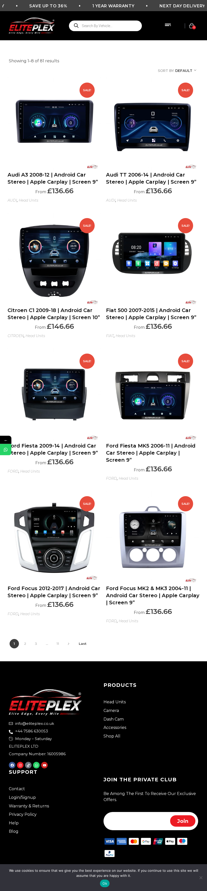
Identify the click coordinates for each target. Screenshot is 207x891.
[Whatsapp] (36, 765)
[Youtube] (44, 765)
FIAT (110, 336)
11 (58, 644)
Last (82, 644)
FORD (13, 471)
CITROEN (16, 336)
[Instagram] (20, 765)
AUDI (12, 200)
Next (68, 643)
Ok (104, 883)
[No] (200, 877)
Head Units (28, 200)
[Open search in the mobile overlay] (105, 26)
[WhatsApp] (5, 449)
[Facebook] (12, 765)
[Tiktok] (28, 765)
